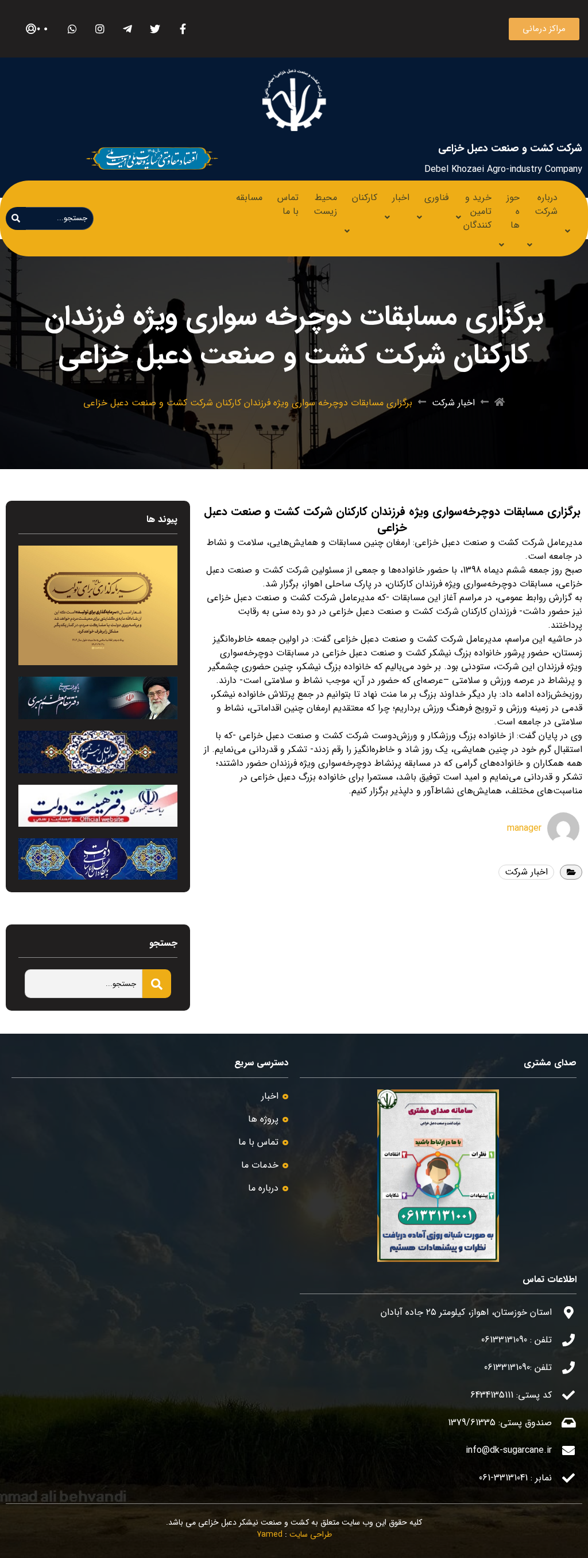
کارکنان (364, 197)
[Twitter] (155, 29)
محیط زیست (325, 204)
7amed (270, 1534)
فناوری (436, 197)
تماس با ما (288, 204)
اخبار (400, 197)
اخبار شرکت (453, 403)
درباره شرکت (546, 204)
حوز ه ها (513, 211)
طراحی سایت (310, 1534)
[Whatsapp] (72, 29)
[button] (544, 29)
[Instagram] (100, 29)
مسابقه (249, 197)
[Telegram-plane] (127, 29)
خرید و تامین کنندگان (477, 211)
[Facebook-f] (183, 29)
